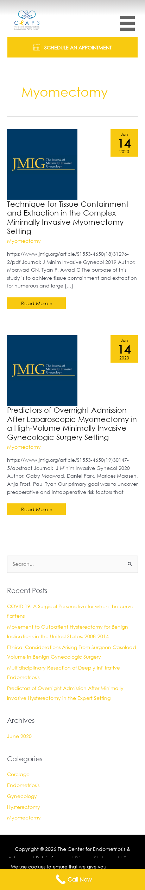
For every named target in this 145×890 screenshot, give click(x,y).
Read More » (38, 304)
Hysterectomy (23, 807)
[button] (72, 47)
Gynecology (22, 796)
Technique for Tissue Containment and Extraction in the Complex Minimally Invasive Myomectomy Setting (67, 217)
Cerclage (18, 774)
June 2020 (19, 736)
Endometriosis (23, 785)
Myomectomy (24, 240)
